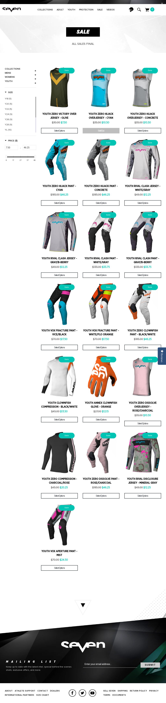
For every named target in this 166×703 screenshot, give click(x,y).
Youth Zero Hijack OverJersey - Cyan (101, 116)
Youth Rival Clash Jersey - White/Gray (142, 188)
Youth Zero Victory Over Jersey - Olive (59, 116)
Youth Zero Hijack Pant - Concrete (101, 188)
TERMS (106, 695)
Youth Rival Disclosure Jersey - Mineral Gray (142, 481)
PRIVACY (154, 691)
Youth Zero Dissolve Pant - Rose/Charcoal (101, 481)
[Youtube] (92, 693)
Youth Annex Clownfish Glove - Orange (101, 405)
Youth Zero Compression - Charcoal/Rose (59, 481)
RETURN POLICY (138, 691)
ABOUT (9, 691)
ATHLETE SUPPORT (25, 691)
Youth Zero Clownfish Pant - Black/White (143, 332)
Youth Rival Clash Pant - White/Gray (101, 260)
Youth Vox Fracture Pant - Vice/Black (59, 332)
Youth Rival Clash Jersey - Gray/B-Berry (59, 260)
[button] (9, 92)
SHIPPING (123, 691)
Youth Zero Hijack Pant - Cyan (59, 188)
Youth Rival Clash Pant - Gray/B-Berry (142, 260)
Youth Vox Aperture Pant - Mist (59, 553)
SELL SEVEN (109, 691)
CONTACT (42, 691)
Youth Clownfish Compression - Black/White (59, 405)
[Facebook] (72, 693)
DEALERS (55, 691)
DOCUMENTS (119, 695)
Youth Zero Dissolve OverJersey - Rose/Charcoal (143, 407)
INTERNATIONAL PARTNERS (19, 695)
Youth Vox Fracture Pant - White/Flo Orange (101, 332)
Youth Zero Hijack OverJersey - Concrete (142, 116)
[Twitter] (82, 693)
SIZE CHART (42, 695)
